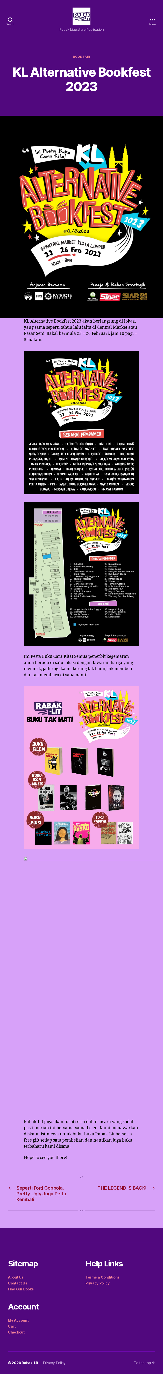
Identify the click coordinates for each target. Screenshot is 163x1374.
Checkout (16, 1332)
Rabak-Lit (30, 1363)
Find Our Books (21, 1289)
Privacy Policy (97, 1283)
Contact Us (17, 1283)
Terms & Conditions (102, 1277)
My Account (18, 1320)
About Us (15, 1277)
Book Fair (81, 57)
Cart (12, 1326)
